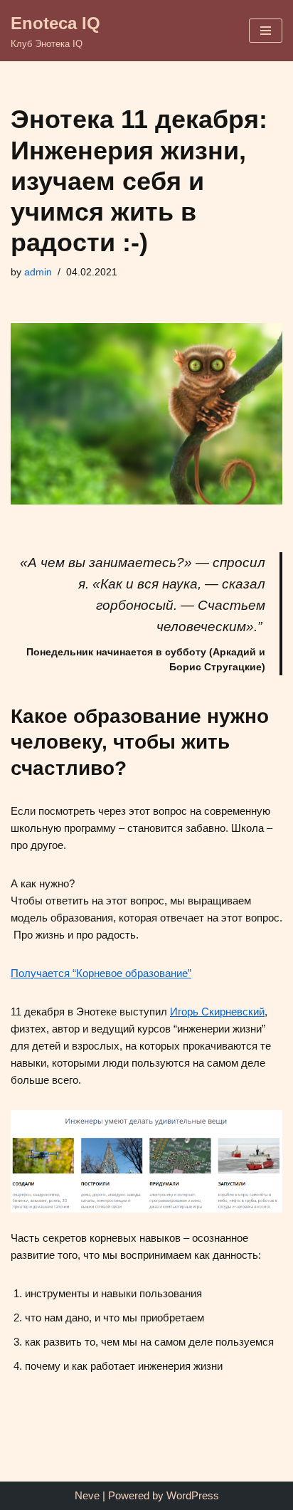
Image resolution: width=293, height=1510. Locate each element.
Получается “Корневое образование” (101, 973)
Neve (87, 1495)
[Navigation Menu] (265, 31)
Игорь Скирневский (217, 1011)
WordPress (192, 1495)
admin (38, 272)
